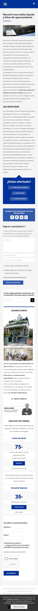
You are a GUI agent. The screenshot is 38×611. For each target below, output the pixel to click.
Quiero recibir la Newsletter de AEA (16, 266)
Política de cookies (13, 591)
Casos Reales (7, 21)
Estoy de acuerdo (19, 607)
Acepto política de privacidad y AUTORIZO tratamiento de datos (18, 271)
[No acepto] (36, 603)
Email (6, 535)
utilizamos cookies (12, 599)
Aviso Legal (32, 588)
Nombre (7, 527)
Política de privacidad (25, 591)
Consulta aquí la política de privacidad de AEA (14, 277)
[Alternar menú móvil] (34, 4)
